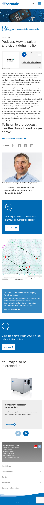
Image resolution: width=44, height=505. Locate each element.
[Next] (26, 433)
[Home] (2, 27)
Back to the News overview (12, 138)
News (7, 27)
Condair (10, 3)
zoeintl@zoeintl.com (13, 457)
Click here (11, 228)
